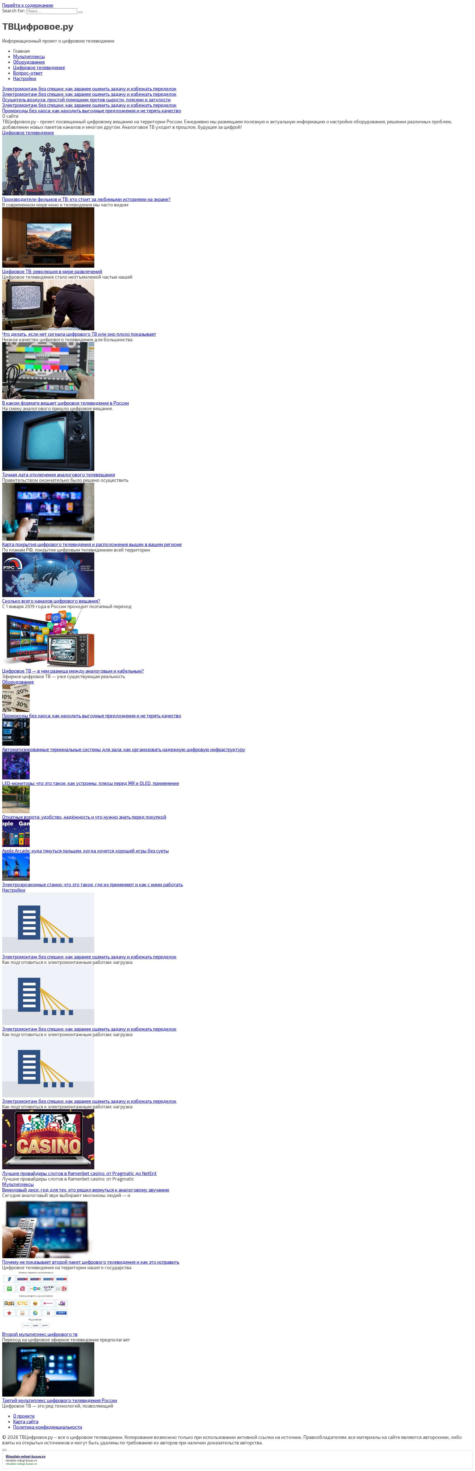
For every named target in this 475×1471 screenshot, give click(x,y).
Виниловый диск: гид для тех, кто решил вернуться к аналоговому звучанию (85, 1189)
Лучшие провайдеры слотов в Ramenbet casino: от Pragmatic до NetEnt (79, 1173)
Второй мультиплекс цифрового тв (40, 1334)
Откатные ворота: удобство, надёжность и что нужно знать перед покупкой (84, 817)
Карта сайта (25, 1421)
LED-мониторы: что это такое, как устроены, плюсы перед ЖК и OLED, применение (90, 783)
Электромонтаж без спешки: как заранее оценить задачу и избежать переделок (89, 956)
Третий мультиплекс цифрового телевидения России (59, 1400)
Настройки (24, 78)
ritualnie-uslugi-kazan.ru (21, 1460)
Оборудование (29, 62)
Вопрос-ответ (28, 72)
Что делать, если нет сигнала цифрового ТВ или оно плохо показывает (79, 334)
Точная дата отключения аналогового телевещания (58, 474)
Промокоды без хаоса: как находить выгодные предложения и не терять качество (91, 715)
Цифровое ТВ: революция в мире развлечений (52, 271)
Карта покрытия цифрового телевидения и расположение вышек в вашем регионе (92, 544)
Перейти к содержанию (27, 5)
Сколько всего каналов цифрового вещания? (51, 600)
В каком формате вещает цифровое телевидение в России (65, 402)
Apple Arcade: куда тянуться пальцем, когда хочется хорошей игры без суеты (85, 850)
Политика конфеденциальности (47, 1427)
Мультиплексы (29, 56)
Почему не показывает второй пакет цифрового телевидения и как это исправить (90, 1262)
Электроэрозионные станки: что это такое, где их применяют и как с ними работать (92, 884)
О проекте (24, 1416)
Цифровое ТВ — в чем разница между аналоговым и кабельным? (73, 670)
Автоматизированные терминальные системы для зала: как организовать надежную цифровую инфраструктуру (123, 749)
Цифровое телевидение (39, 67)
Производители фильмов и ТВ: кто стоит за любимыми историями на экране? (86, 199)
